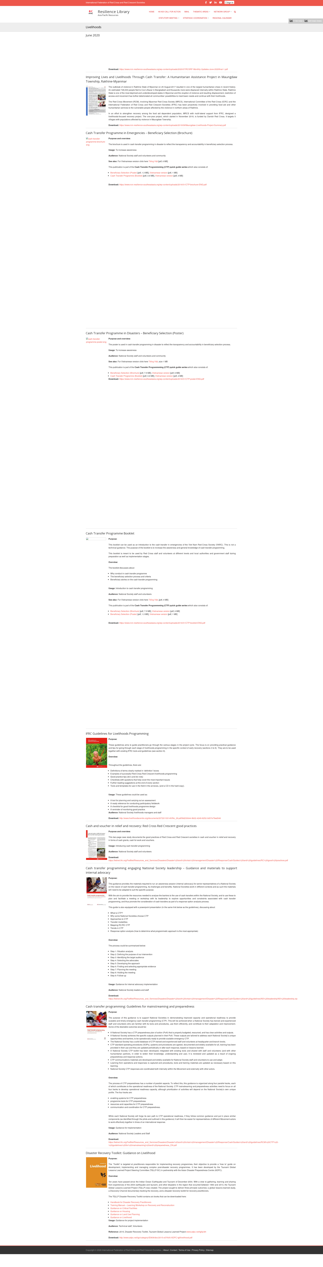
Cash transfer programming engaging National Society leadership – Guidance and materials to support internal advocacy (161, 870)
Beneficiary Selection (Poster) (123, 172)
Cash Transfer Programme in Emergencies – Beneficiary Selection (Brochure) (139, 133)
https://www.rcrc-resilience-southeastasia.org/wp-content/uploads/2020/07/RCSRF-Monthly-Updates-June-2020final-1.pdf (173, 69)
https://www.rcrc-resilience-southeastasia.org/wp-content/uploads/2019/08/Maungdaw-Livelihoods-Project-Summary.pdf (172, 125)
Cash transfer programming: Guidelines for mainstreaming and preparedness (140, 1006)
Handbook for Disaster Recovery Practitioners (130, 1202)
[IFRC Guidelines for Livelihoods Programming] (96, 739)
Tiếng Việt (153, 161)
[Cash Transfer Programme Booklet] (96, 539)
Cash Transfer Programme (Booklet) (126, 175)
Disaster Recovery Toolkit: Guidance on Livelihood (120, 1153)
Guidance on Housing (120, 1211)
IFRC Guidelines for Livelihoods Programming (117, 733)
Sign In (229, 2)
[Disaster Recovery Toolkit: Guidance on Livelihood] (96, 1158)
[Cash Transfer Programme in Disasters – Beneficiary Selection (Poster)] (97, 338)
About (166, 1250)
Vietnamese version (158, 172)
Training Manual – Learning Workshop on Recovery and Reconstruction (142, 1205)
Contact (173, 1250)
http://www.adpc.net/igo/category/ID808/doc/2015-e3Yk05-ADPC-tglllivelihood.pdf (155, 1237)
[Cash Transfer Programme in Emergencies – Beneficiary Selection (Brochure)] (97, 138)
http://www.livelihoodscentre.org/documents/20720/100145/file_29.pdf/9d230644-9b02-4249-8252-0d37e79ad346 (170, 818)
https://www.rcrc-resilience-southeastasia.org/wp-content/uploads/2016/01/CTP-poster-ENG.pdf (161, 378)
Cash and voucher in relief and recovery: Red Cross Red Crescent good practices (141, 826)
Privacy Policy (198, 1250)
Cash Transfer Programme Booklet (110, 533)
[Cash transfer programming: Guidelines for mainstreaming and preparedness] (96, 1012)
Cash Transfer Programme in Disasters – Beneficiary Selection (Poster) (134, 333)
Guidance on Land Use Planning (125, 1214)
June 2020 (93, 35)
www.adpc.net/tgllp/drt (196, 1231)
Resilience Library (113, 11)
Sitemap (209, 1250)
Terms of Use (184, 1250)
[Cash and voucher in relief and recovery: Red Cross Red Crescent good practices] (96, 831)
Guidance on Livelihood (121, 1217)
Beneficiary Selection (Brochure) (124, 372)
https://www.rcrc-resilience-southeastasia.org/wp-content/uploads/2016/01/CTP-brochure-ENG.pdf (163, 184)
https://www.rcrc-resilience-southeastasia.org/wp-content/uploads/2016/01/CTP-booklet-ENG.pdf (162, 622)
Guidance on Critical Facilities (123, 1208)
